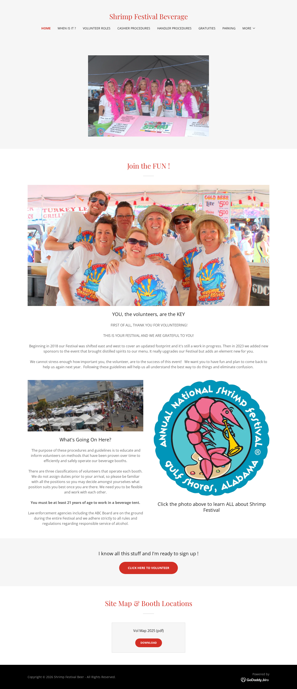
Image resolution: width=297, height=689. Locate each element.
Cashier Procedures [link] (133, 28)
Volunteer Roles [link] (96, 28)
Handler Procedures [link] (174, 28)
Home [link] (46, 28)
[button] (249, 28)
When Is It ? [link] (67, 28)
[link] (148, 17)
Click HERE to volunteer (148, 568)
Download (148, 643)
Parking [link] (228, 28)
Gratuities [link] (207, 28)
